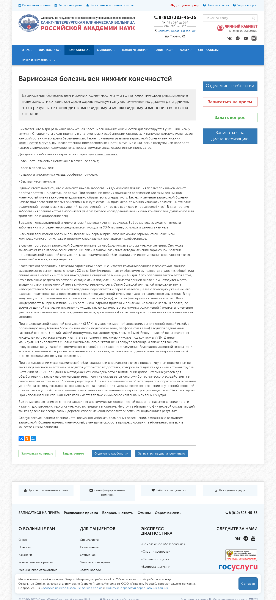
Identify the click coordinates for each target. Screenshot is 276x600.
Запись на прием (70, 5)
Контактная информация (36, 562)
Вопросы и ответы (117, 513)
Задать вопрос (247, 5)
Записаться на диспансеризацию (161, 453)
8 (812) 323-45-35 (243, 513)
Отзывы (144, 513)
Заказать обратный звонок (177, 31)
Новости (25, 547)
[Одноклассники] (27, 438)
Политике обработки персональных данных (137, 588)
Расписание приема (36, 5)
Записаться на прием (37, 453)
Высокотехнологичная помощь (112, 5)
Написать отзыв (218, 5)
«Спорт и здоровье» (155, 551)
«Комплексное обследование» (163, 544)
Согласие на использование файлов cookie (71, 588)
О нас (23, 539)
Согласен (248, 583)
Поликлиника (89, 547)
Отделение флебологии (111, 453)
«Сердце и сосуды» (155, 559)
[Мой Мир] (33, 438)
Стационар (88, 554)
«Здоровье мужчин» (155, 566)
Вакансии (25, 554)
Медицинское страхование (38, 570)
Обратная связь (168, 513)
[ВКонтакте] (21, 438)
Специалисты (208, 50)
